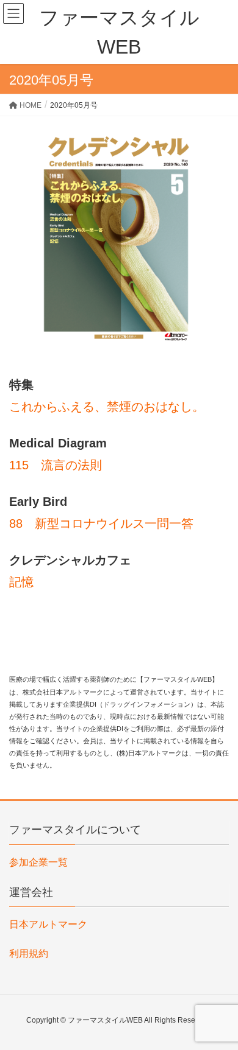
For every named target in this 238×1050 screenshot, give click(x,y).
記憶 (21, 582)
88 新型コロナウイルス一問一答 (101, 523)
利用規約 (28, 953)
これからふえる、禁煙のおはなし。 (106, 406)
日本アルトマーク (48, 924)
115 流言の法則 (55, 465)
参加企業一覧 (38, 862)
